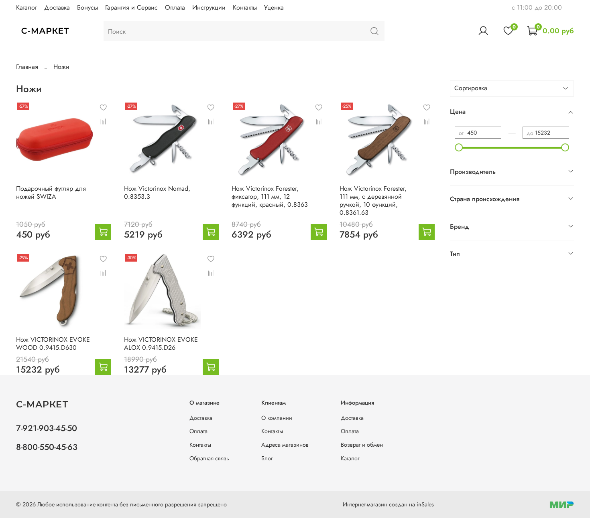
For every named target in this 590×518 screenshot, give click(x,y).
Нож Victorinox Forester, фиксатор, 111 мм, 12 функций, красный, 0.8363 (270, 196)
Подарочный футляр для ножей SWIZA (51, 192)
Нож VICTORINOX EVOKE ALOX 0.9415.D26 (161, 343)
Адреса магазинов (285, 445)
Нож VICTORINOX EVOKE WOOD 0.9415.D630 (53, 343)
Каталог (26, 7)
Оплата (175, 7)
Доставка (57, 7)
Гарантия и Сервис (131, 7)
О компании (276, 418)
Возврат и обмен (362, 445)
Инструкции (209, 7)
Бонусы (87, 7)
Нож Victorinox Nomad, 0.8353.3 (157, 192)
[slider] (459, 147)
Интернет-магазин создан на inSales (388, 504)
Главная (27, 66)
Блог (267, 458)
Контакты (245, 7)
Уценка (274, 7)
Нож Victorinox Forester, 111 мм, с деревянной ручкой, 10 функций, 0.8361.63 (373, 200)
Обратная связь (209, 458)
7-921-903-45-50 (46, 428)
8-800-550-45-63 (46, 447)
